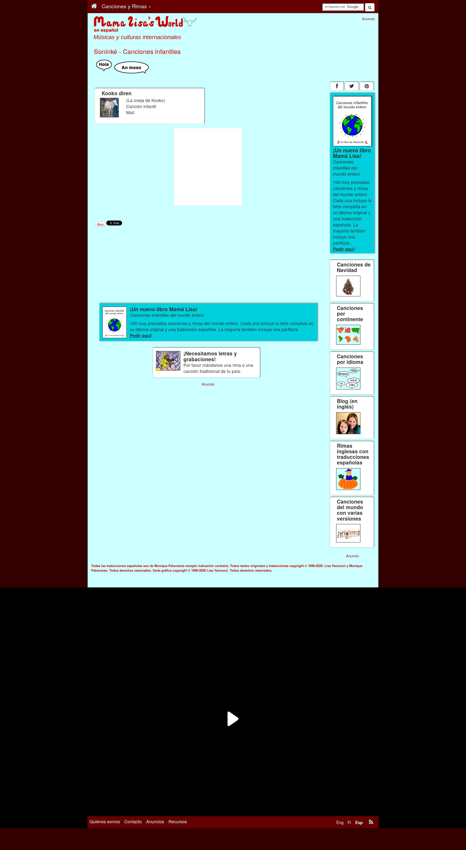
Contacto (133, 821)
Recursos (177, 821)
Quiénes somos (105, 821)
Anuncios (155, 821)
